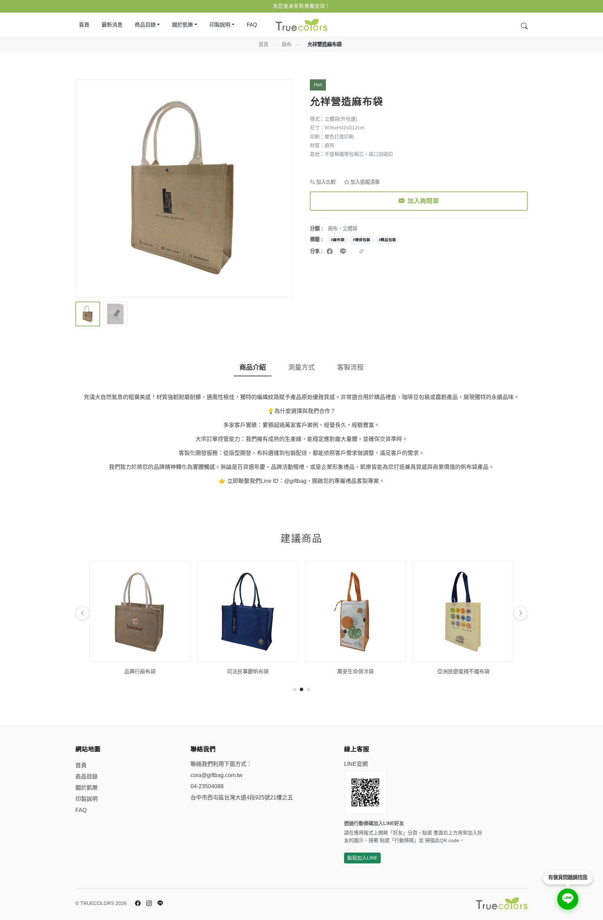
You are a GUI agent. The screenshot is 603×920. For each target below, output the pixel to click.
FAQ (252, 25)
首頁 (84, 25)
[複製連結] (361, 251)
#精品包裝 (387, 240)
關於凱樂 (86, 788)
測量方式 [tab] (301, 367)
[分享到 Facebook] (331, 251)
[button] (87, 314)
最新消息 (112, 25)
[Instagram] (149, 903)
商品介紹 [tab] (252, 367)
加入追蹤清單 (364, 182)
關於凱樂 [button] (182, 25)
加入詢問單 (423, 200)
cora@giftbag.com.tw (217, 775)
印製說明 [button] (219, 25)
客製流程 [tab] (350, 367)
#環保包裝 (361, 240)
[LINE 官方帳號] (160, 903)
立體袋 (350, 228)
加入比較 (325, 182)
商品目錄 (86, 777)
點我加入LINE (362, 858)
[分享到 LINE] (344, 251)
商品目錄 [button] (145, 25)
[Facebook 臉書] (138, 903)
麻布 (286, 44)
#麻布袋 (337, 240)
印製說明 (86, 799)
